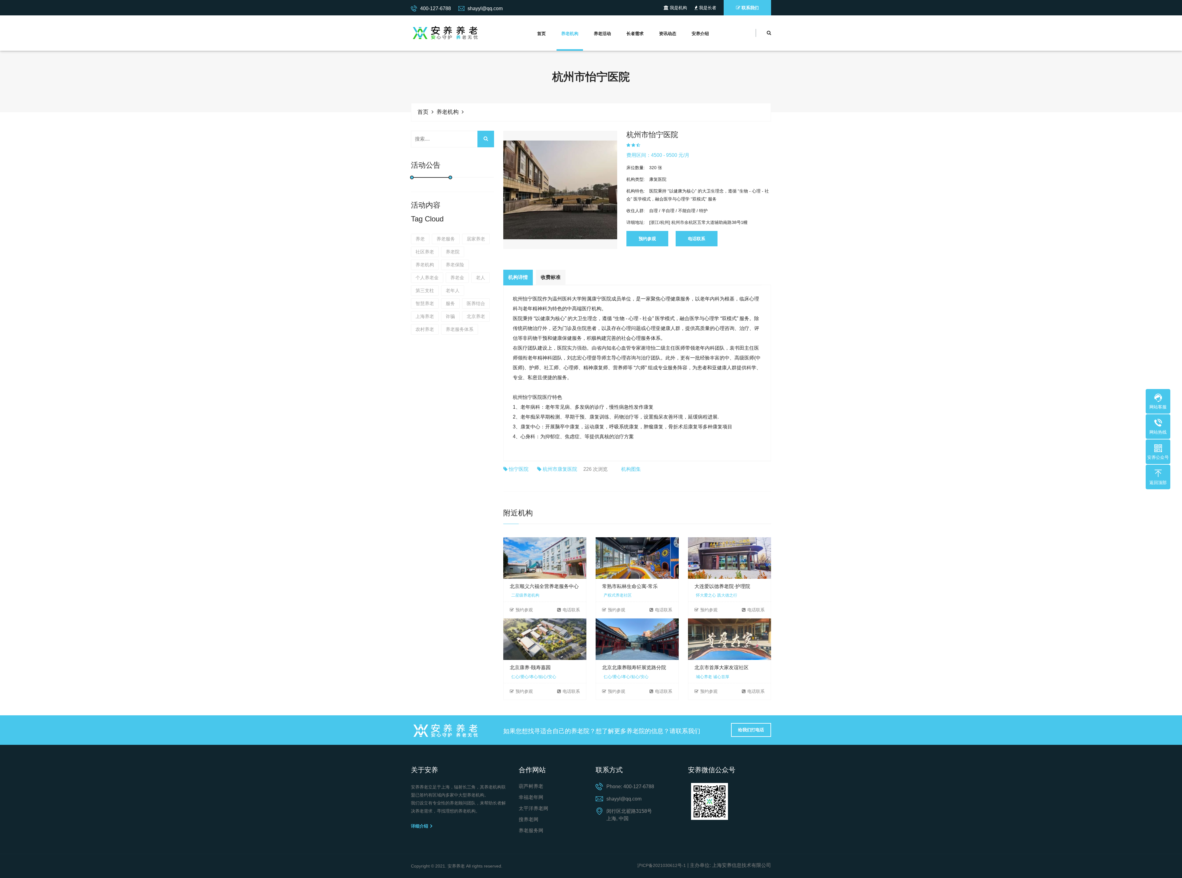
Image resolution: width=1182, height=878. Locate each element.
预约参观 (647, 238)
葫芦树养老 (531, 786)
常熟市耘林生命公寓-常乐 (630, 586)
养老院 (453, 251)
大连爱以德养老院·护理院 (722, 586)
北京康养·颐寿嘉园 (530, 667)
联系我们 (749, 7)
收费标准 (551, 277)
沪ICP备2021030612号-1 (661, 865)
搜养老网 (528, 819)
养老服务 (445, 238)
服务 (450, 303)
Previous (494, 179)
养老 (420, 238)
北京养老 (476, 316)
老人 (480, 277)
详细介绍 (420, 826)
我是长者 (707, 7)
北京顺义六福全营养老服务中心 (544, 586)
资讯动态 (667, 33)
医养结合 (476, 303)
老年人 (453, 290)
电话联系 (696, 238)
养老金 (457, 277)
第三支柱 (425, 290)
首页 (541, 33)
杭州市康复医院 (560, 469)
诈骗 (450, 316)
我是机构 (678, 7)
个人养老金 (427, 277)
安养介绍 (700, 33)
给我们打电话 (751, 729)
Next (626, 179)
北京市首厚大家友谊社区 (721, 667)
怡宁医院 (519, 469)
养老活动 (602, 33)
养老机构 (569, 33)
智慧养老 (425, 303)
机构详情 (518, 277)
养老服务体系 (459, 329)
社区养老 (425, 251)
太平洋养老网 (533, 808)
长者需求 (635, 33)
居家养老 (476, 238)
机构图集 (631, 469)
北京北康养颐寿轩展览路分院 (634, 667)
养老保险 (455, 264)
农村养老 (425, 329)
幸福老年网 (531, 797)
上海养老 (425, 316)
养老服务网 (531, 830)
